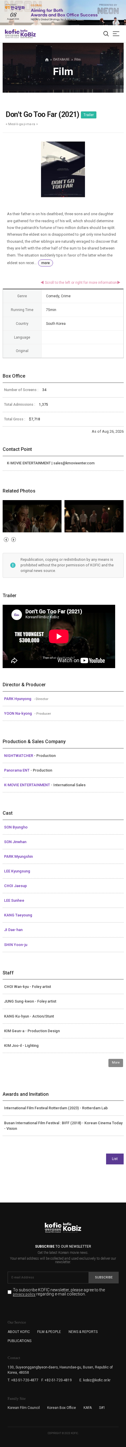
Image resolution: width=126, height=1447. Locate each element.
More (116, 1062)
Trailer (89, 115)
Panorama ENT (17, 770)
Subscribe (104, 1277)
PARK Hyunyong (18, 699)
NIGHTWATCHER (19, 755)
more (45, 263)
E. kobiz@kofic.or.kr (94, 1380)
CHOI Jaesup (15, 886)
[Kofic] (12, 33)
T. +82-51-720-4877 (23, 1380)
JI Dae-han (13, 930)
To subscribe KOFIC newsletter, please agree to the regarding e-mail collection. (59, 1292)
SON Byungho (16, 827)
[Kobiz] (28, 33)
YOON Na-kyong (18, 713)
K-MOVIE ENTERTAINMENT (27, 785)
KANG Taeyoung (18, 915)
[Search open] (106, 34)
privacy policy (24, 1294)
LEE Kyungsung (17, 871)
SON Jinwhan (15, 842)
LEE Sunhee (14, 900)
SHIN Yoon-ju (15, 944)
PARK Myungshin (18, 856)
